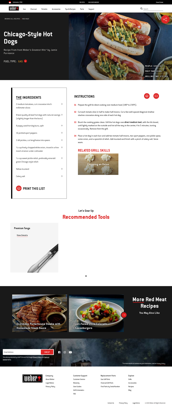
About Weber (50, 379)
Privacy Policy (37, 357)
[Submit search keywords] (141, 8)
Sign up (47, 352)
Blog (129, 390)
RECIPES (82, 2)
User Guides (77, 386)
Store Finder (159, 2)
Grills (130, 379)
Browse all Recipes (12, 19)
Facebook (59, 352)
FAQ (74, 394)
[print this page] (148, 96)
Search (145, 9)
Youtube (70, 352)
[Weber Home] (14, 8)
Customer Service (79, 379)
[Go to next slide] (124, 315)
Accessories (132, 383)
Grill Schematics (78, 390)
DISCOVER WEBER (93, 2)
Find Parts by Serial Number (110, 386)
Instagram (64, 352)
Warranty (76, 383)
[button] (27, 8)
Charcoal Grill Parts (107, 383)
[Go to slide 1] (86, 276)
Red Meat (25, 19)
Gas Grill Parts (105, 379)
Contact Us (111, 403)
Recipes (131, 386)
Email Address (8, 352)
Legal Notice (50, 383)
